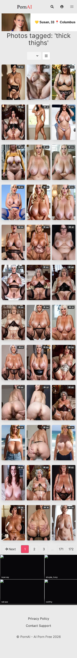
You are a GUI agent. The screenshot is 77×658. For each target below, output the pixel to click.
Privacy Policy (38, 619)
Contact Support (38, 626)
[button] (62, 7)
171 (61, 549)
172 (71, 549)
